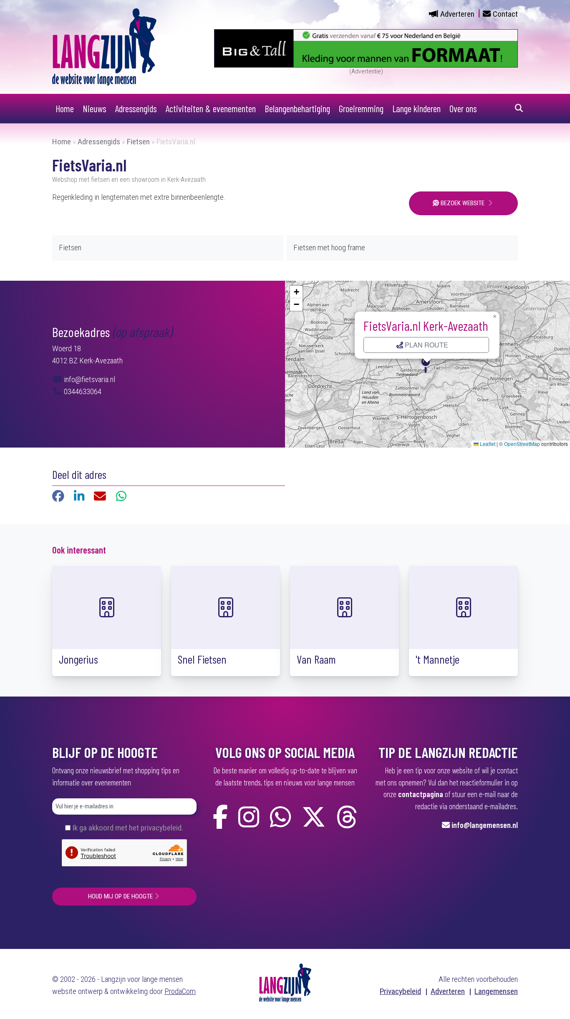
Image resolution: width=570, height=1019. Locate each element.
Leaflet (487, 443)
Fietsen (138, 141)
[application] (427, 364)
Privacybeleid (400, 991)
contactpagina (420, 794)
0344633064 (81, 391)
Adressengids (136, 108)
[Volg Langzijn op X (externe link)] (314, 817)
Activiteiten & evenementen (211, 108)
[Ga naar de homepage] (104, 46)
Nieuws (94, 108)
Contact (505, 14)
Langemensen (496, 991)
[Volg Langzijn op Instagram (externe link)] (248, 817)
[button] (427, 364)
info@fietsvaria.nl (88, 379)
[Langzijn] (285, 982)
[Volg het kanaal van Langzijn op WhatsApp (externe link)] (280, 817)
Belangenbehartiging (297, 108)
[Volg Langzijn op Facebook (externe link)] (220, 817)
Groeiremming (361, 108)
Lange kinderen (416, 108)
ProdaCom (180, 991)
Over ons (463, 108)
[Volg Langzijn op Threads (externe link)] (346, 817)
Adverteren (457, 14)
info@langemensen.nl (484, 825)
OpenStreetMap (522, 443)
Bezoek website (462, 203)
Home (64, 108)
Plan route (425, 345)
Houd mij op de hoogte (120, 896)
